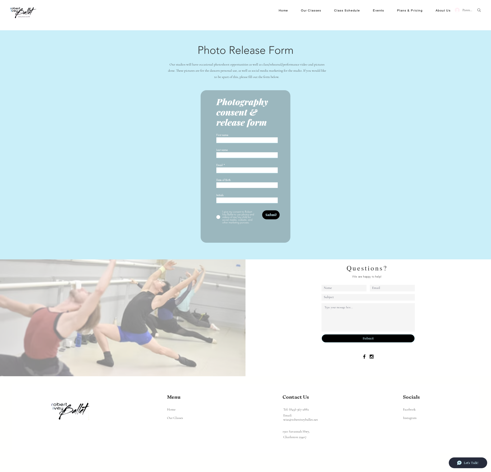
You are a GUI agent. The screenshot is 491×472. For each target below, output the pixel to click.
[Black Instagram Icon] (371, 356)
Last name (222, 150)
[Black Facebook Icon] (364, 356)
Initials (220, 195)
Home (171, 409)
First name (222, 135)
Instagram (410, 418)
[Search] (479, 10)
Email (219, 165)
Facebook (409, 409)
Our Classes (175, 418)
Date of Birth (223, 180)
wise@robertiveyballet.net (300, 419)
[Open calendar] (272, 184)
